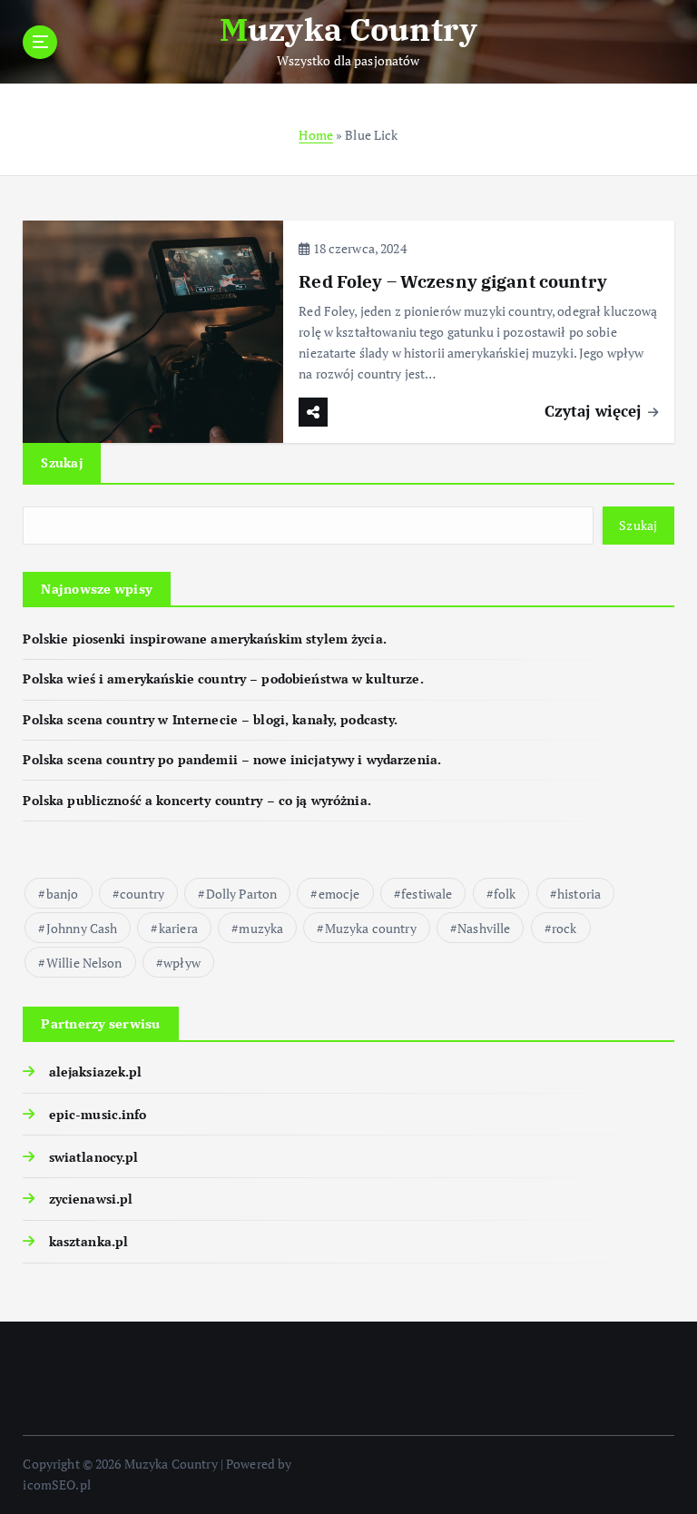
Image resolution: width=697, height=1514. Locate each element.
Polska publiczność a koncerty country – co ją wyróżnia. (196, 800)
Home (316, 135)
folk (505, 893)
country (142, 893)
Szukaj (62, 462)
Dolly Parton (242, 893)
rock (564, 928)
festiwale (426, 893)
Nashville (483, 928)
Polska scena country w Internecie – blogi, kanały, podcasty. (210, 720)
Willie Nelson (84, 962)
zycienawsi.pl (91, 1199)
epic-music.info (97, 1114)
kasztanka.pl (88, 1242)
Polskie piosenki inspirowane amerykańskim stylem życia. (204, 639)
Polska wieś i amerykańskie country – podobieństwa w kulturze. (223, 679)
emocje (339, 893)
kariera (178, 928)
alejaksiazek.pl (95, 1072)
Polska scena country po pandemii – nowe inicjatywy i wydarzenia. (232, 760)
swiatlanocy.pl (93, 1157)
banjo (62, 893)
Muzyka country (371, 928)
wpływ (182, 962)
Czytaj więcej (595, 410)
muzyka (261, 928)
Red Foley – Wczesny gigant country (453, 281)
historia (579, 893)
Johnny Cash (82, 928)
